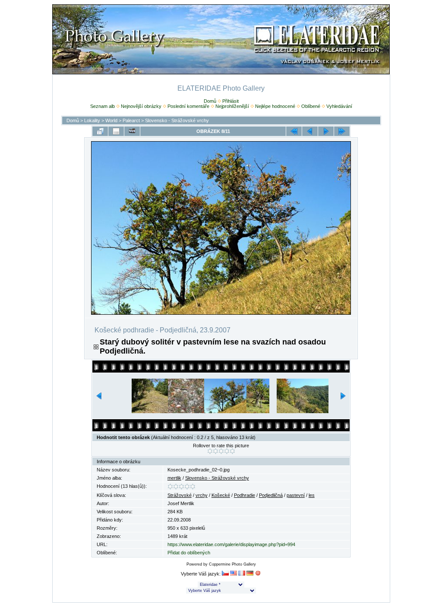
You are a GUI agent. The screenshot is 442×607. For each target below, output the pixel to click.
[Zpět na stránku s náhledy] (100, 131)
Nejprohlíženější (232, 106)
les (312, 495)
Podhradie (244, 495)
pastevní (296, 495)
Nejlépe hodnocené (275, 106)
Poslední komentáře (188, 106)
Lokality (92, 120)
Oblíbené (310, 106)
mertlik (174, 478)
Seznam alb (102, 106)
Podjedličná (271, 495)
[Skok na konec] (342, 131)
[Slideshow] (132, 131)
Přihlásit (230, 101)
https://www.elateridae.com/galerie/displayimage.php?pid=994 (231, 544)
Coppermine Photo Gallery (232, 564)
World (111, 120)
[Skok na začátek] (294, 131)
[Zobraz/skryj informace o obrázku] (116, 131)
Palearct (131, 120)
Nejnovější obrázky (141, 106)
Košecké (221, 495)
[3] (221, 451)
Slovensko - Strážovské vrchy (177, 120)
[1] (210, 451)
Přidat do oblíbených (188, 552)
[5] (232, 451)
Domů (210, 101)
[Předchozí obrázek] (310, 131)
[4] (227, 451)
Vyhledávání (339, 106)
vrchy (202, 495)
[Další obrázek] (326, 131)
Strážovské (179, 495)
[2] (215, 451)
